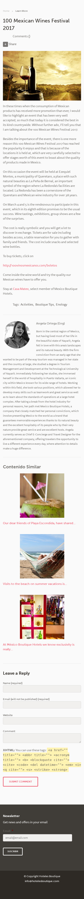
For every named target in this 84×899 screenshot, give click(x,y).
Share (12, 43)
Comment (9, 731)
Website (8, 715)
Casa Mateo (21, 288)
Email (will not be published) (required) (26, 699)
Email (8, 831)
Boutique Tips (44, 304)
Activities (27, 304)
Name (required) (12, 683)
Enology (61, 304)
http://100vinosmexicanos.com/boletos (30, 265)
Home (6, 11)
